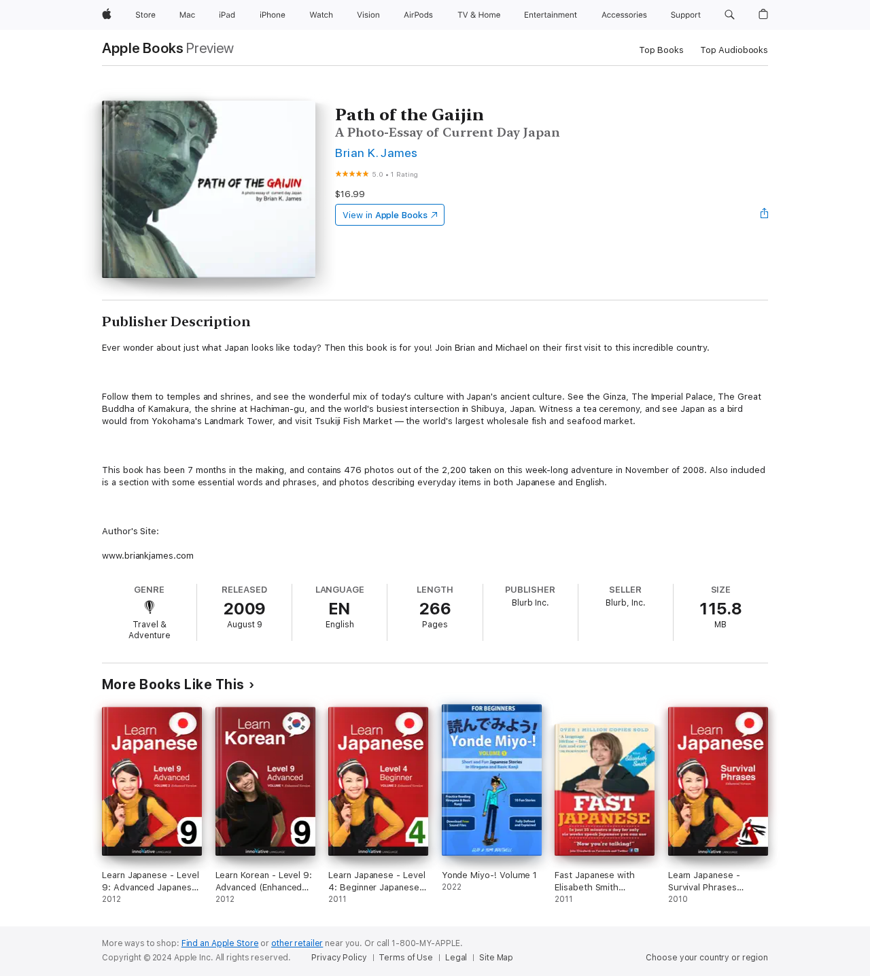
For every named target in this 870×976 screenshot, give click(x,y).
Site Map (496, 957)
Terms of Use (406, 957)
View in (385, 215)
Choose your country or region (707, 957)
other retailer (297, 943)
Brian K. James (376, 152)
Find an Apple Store (220, 943)
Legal (456, 957)
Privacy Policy (338, 957)
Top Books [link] (661, 50)
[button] (729, 15)
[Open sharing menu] (765, 215)
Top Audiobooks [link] (734, 50)
